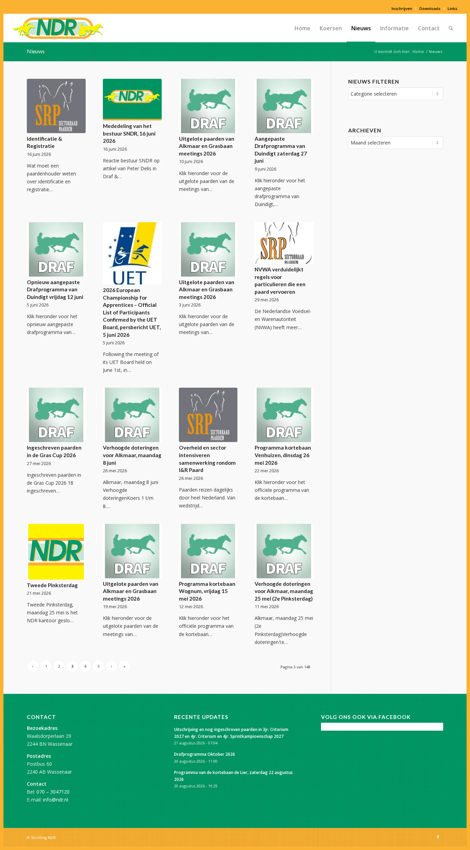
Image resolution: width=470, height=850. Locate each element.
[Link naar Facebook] (438, 837)
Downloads (429, 8)
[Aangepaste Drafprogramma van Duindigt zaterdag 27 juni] (284, 106)
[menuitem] (402, 8)
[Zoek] (451, 28)
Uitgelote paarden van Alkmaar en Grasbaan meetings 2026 (206, 146)
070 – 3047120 (53, 791)
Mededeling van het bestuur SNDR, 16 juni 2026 (129, 133)
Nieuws (36, 51)
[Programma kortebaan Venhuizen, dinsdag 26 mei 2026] (284, 415)
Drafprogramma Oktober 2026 (204, 754)
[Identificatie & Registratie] (56, 106)
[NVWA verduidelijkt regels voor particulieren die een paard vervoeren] (284, 243)
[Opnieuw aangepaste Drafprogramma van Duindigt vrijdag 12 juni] (56, 249)
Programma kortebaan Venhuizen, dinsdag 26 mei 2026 (283, 454)
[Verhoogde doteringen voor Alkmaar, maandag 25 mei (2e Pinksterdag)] (284, 551)
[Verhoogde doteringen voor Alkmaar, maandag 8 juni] (132, 415)
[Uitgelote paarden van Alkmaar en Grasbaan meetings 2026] (208, 106)
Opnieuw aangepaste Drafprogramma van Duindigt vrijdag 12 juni (55, 289)
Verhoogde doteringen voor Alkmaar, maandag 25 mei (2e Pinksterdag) (284, 591)
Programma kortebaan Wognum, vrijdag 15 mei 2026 (207, 591)
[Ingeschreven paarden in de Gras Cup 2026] (56, 415)
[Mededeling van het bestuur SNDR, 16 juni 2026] (132, 100)
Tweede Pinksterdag (52, 585)
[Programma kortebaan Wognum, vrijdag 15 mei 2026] (208, 551)
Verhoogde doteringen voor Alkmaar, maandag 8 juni (132, 454)
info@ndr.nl (55, 799)
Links (452, 8)
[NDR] (58, 28)
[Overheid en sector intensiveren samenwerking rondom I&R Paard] (208, 415)
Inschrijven (402, 8)
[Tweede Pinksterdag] (56, 552)
